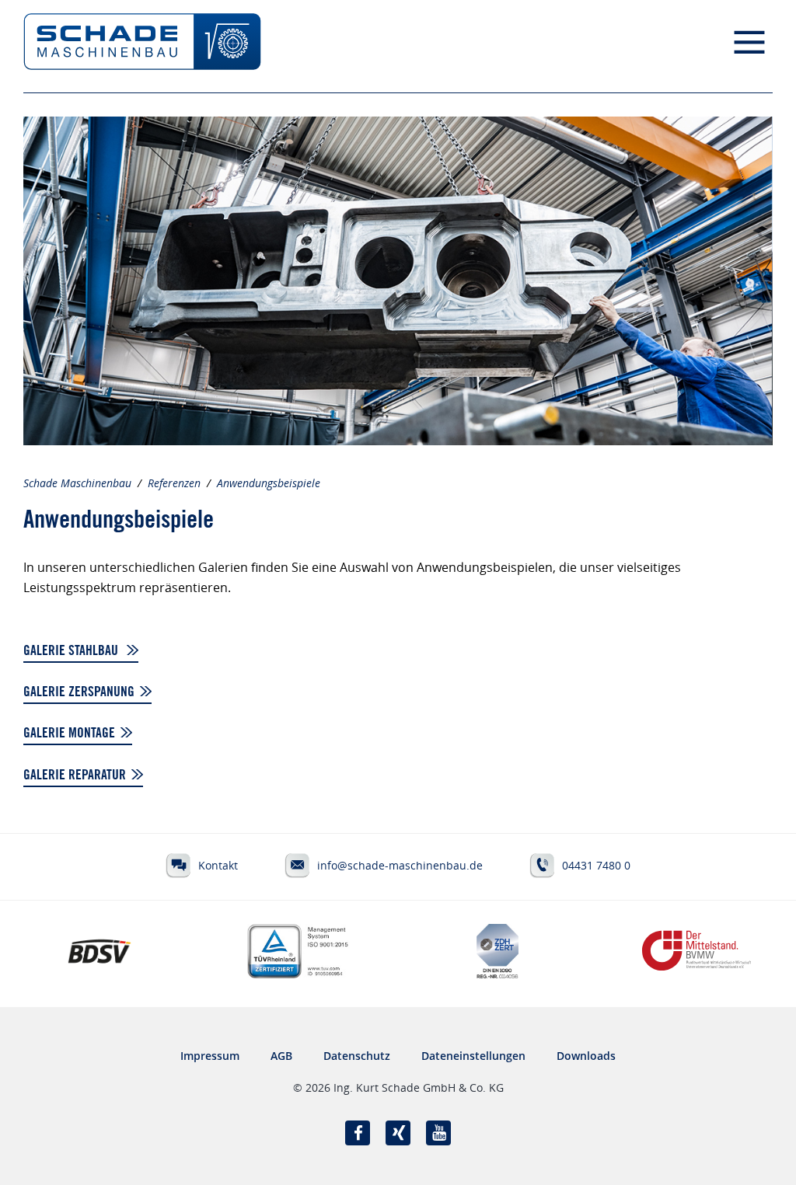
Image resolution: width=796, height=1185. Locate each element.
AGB (281, 1055)
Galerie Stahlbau (72, 652)
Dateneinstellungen (473, 1055)
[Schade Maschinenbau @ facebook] (357, 1133)
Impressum (209, 1055)
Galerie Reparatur (74, 776)
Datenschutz (356, 1055)
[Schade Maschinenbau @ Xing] (398, 1133)
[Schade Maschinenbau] (142, 47)
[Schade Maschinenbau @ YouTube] (438, 1133)
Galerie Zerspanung (78, 693)
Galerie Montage (69, 734)
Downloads (586, 1055)
